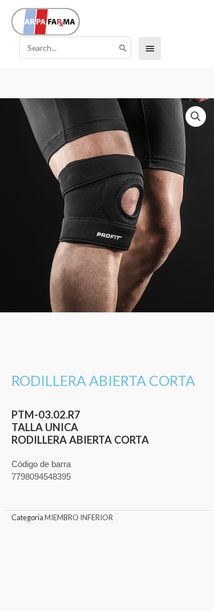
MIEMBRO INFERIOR (79, 517)
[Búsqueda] (123, 48)
